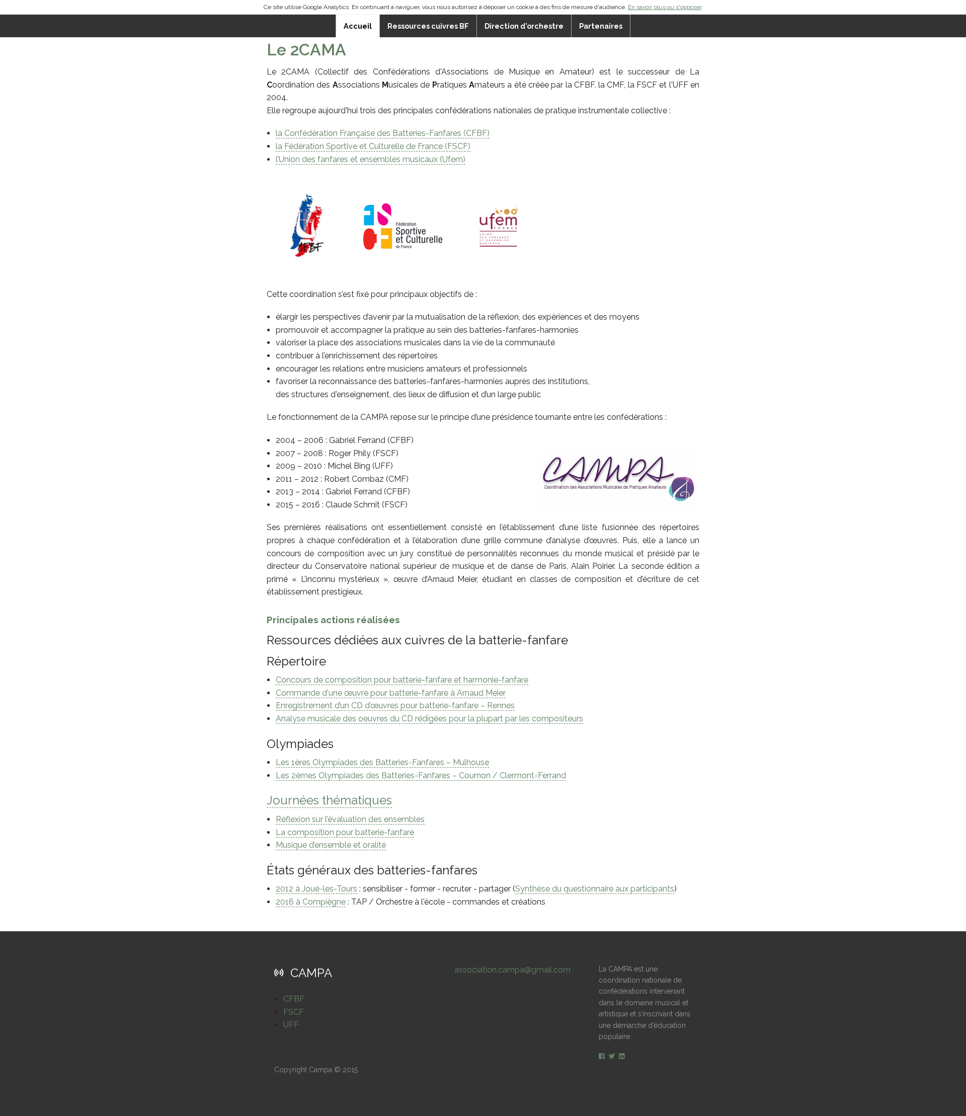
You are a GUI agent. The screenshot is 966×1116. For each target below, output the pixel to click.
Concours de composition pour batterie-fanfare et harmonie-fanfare (402, 680)
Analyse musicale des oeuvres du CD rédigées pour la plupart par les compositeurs (429, 718)
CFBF (293, 999)
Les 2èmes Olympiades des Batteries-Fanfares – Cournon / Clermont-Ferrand (421, 775)
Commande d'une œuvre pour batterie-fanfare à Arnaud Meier (391, 693)
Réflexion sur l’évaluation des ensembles (350, 819)
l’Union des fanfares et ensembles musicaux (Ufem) (370, 159)
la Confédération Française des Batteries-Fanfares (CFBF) (383, 133)
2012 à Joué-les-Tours (316, 889)
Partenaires (600, 26)
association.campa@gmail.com (512, 970)
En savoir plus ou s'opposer (664, 7)
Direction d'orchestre (524, 26)
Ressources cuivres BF (428, 26)
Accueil (358, 26)
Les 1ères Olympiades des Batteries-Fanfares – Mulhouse (382, 762)
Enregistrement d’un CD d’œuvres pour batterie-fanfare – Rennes (395, 705)
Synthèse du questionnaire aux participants (594, 889)
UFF (291, 1024)
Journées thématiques (329, 800)
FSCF (293, 1012)
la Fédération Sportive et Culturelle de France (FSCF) (373, 146)
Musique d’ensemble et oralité (331, 845)
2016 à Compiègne (311, 902)
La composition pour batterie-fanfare (345, 832)
